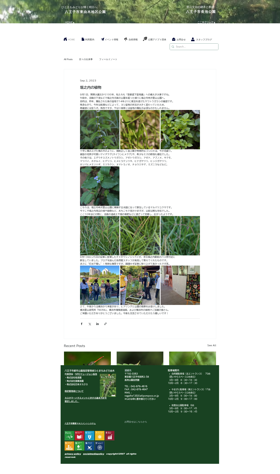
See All (211, 345)
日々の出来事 (86, 59)
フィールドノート (108, 59)
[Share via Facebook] (81, 323)
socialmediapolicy (93, 454)
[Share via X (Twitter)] (89, 323)
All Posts (68, 59)
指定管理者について (74, 391)
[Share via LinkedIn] (97, 323)
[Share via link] (105, 323)
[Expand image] (99, 129)
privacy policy (73, 454)
